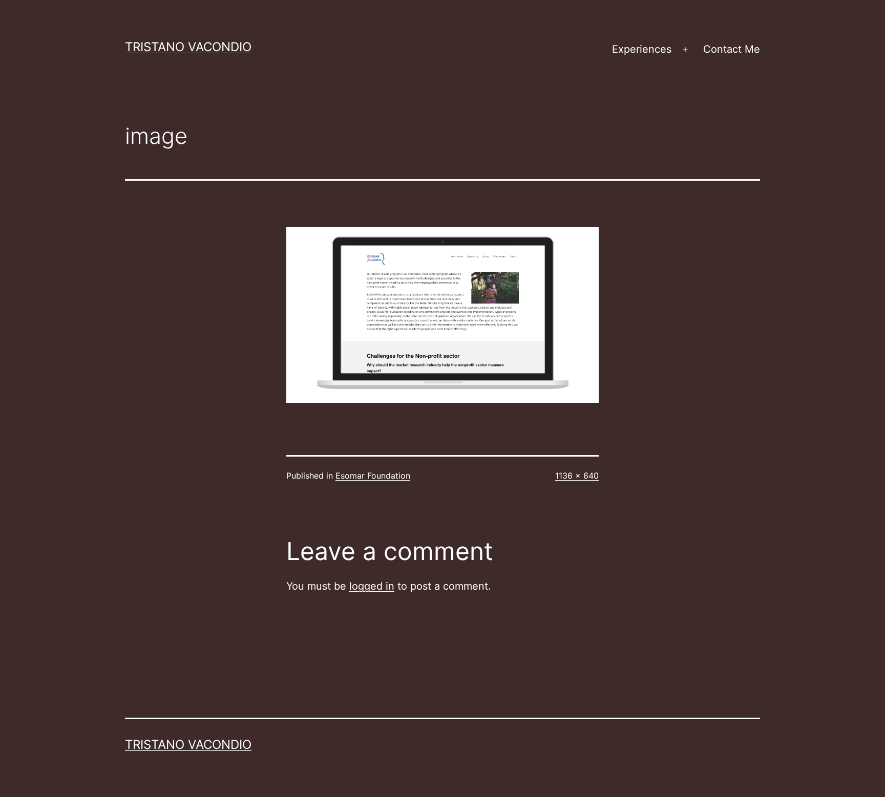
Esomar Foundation (372, 475)
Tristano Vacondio (188, 46)
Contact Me (731, 49)
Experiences (641, 49)
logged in (371, 586)
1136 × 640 (577, 475)
